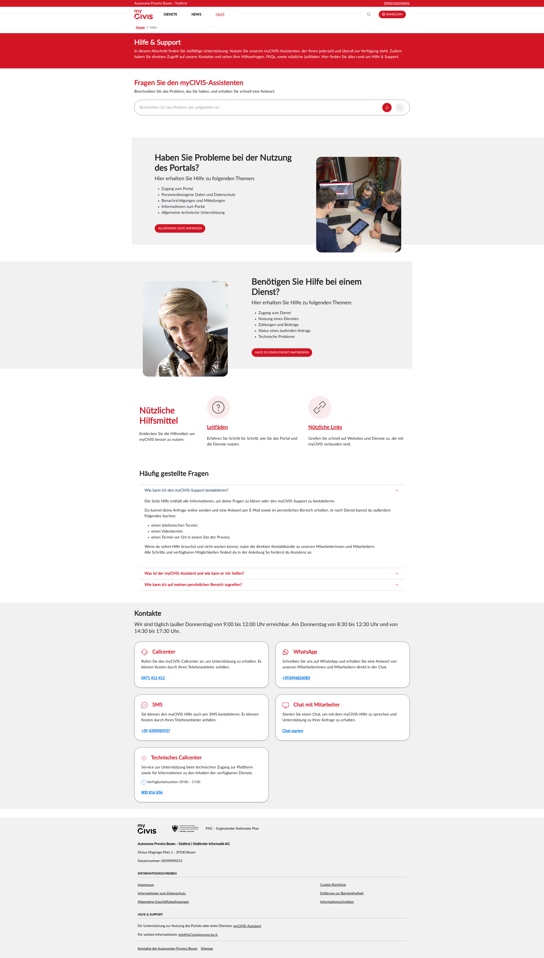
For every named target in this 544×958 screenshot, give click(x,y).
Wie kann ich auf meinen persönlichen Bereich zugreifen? (193, 585)
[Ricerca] (369, 14)
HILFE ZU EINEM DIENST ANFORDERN (282, 352)
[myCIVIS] (147, 829)
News (196, 14)
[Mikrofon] (387, 107)
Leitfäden (217, 427)
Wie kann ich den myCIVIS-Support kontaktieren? (186, 490)
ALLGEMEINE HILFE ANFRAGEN (180, 228)
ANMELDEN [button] (393, 14)
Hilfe (220, 14)
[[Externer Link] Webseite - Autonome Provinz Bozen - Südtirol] (185, 828)
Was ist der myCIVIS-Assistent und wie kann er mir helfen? (194, 573)
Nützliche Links (325, 427)
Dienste (170, 14)
